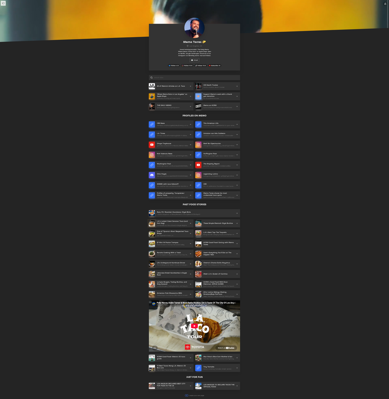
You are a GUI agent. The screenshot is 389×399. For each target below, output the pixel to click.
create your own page (196, 395)
